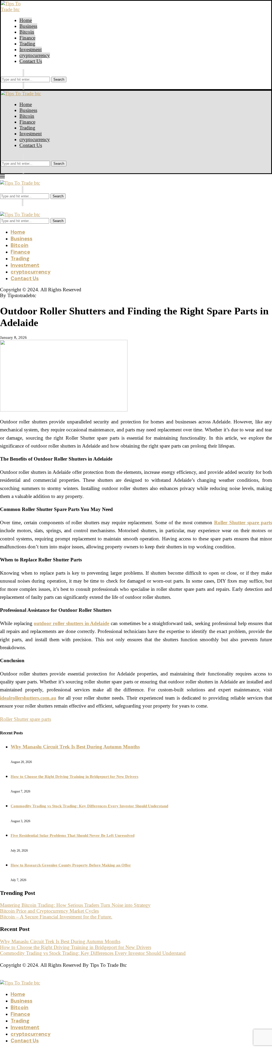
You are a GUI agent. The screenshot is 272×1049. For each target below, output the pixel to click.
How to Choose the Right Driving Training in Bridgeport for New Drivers (74, 776)
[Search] (23, 72)
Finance (27, 38)
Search (58, 79)
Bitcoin (26, 32)
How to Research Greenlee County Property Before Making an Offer (71, 865)
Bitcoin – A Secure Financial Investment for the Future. (56, 917)
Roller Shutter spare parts (25, 719)
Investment (30, 49)
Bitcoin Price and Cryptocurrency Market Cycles (49, 911)
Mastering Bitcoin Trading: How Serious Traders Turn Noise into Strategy (75, 905)
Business (28, 26)
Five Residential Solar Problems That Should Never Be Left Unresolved (72, 835)
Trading (27, 43)
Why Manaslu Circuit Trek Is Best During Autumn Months (75, 746)
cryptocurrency (34, 55)
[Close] (23, 85)
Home (25, 20)
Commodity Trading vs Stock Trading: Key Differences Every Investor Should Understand (89, 806)
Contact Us (30, 61)
